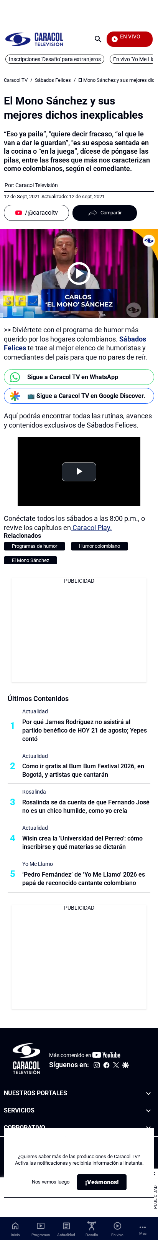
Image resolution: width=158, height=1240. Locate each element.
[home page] (34, 39)
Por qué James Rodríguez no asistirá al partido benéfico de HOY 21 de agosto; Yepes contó (84, 730)
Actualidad (35, 711)
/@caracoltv (41, 212)
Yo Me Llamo (37, 864)
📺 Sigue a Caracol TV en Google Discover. (86, 396)
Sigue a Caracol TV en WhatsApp (72, 377)
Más (142, 1233)
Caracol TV (16, 80)
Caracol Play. (91, 528)
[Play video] (79, 273)
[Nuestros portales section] (148, 1093)
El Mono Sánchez (30, 560)
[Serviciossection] (148, 1110)
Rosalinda (34, 792)
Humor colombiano (99, 546)
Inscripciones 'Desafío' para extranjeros (55, 59)
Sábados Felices (53, 80)
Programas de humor (34, 546)
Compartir (111, 213)
